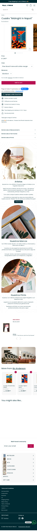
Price (3, 56)
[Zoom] (29, 48)
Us (2, 497)
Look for (3, 508)
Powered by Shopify (24, 526)
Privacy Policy (4, 506)
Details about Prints (7, 137)
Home (2, 15)
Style (3, 63)
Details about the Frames (9, 134)
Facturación (4, 493)
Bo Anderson (4, 21)
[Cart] (31, 5)
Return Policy (4, 501)
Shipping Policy (5, 499)
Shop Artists (18, 201)
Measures (4, 70)
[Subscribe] (31, 446)
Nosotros (3, 495)
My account (4, 510)
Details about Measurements (10, 130)
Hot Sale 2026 (5, 491)
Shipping (10, 77)
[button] (17, 338)
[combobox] (18, 9)
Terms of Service (5, 503)
